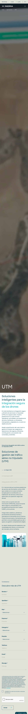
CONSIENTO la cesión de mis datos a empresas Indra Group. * (15, 692)
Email (3, 654)
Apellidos (4, 600)
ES (25, 1)
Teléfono (4, 645)
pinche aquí (8, 688)
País (3, 609)
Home (3, 9)
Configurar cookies (22, 713)
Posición (4, 636)
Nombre (4, 591)
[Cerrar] (25, 6)
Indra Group (4, 1)
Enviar (5, 707)
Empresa (4, 618)
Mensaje (4, 663)
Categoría (5, 627)
